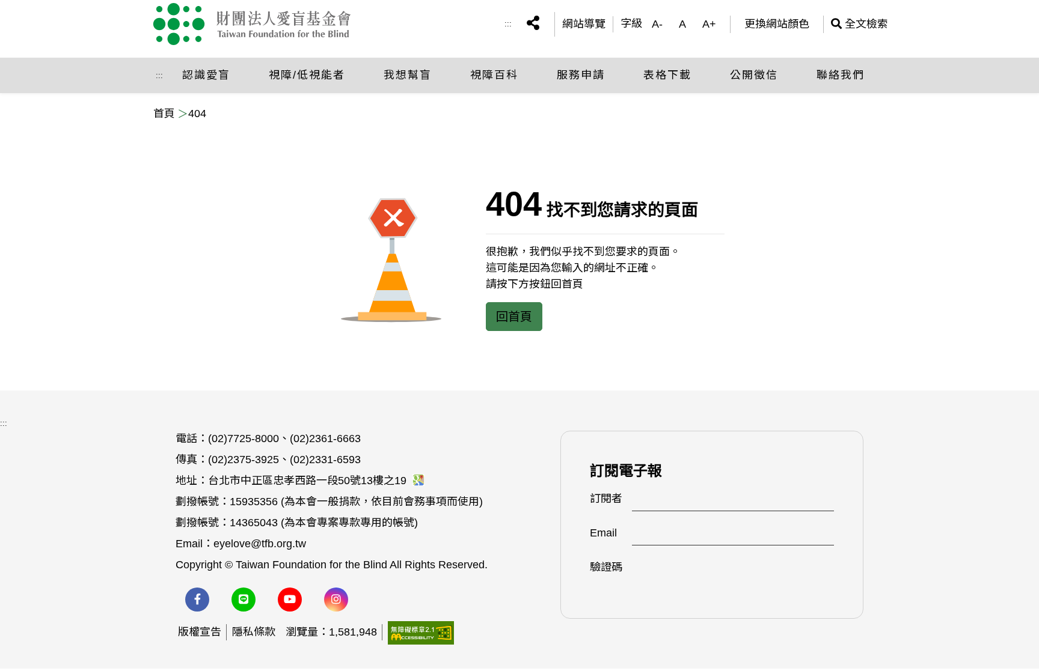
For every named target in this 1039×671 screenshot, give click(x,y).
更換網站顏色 (776, 24)
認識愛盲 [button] (206, 75)
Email (603, 533)
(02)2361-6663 (325, 439)
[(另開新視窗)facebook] (197, 600)
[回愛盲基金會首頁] (263, 24)
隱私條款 (253, 632)
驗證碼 (606, 567)
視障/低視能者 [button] (307, 75)
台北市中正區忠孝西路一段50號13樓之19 (308, 481)
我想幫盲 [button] (408, 75)
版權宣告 (199, 632)
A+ (709, 24)
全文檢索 (859, 24)
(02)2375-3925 (243, 460)
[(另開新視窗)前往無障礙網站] (421, 632)
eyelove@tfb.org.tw (259, 544)
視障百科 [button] (494, 75)
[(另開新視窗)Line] (243, 600)
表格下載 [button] (667, 75)
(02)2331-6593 (325, 460)
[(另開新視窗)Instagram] (336, 600)
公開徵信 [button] (754, 75)
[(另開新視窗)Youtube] (290, 600)
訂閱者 (606, 499)
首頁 (164, 114)
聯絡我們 (841, 75)
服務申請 (581, 75)
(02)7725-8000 (243, 439)
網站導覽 (583, 24)
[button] (533, 24)
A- (657, 24)
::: (508, 23)
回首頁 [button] (514, 316)
